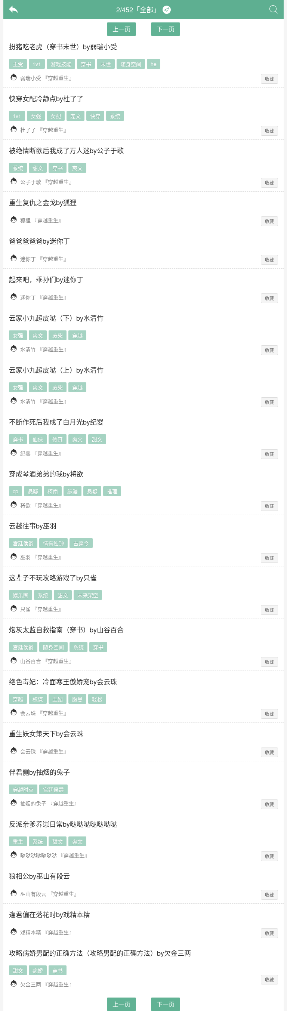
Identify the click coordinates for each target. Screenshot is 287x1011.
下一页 (166, 29)
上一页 (121, 29)
